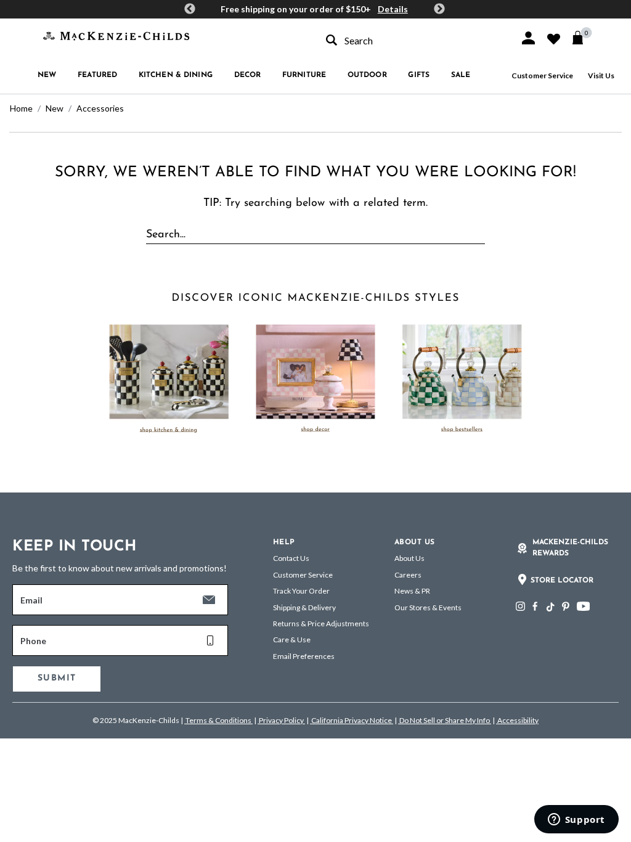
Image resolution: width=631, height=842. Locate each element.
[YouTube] (583, 606)
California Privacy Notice (351, 720)
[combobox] (412, 40)
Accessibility (517, 720)
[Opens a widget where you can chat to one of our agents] (576, 820)
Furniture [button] (304, 75)
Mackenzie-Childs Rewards (570, 548)
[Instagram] (520, 606)
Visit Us (601, 75)
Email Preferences (304, 656)
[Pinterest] (565, 606)
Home (21, 108)
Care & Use (292, 639)
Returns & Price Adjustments (321, 623)
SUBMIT (57, 678)
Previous (190, 9)
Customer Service (542, 75)
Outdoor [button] (367, 75)
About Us (409, 558)
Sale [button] (460, 75)
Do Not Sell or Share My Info (444, 720)
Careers (407, 574)
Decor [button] (247, 75)
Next (439, 9)
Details (393, 9)
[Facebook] (534, 606)
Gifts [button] (418, 75)
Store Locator (562, 580)
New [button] (47, 75)
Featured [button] (97, 75)
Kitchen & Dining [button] (176, 75)
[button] (528, 37)
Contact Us (291, 558)
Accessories (100, 108)
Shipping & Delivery (304, 607)
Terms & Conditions (218, 720)
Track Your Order (301, 590)
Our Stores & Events (428, 607)
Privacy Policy (281, 720)
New (54, 108)
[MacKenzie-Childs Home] (116, 35)
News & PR (412, 590)
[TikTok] (550, 607)
